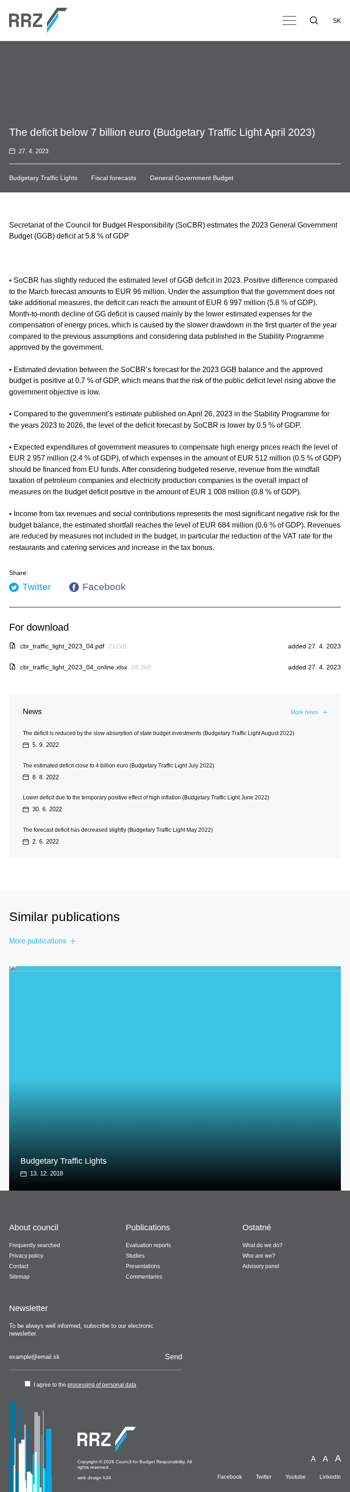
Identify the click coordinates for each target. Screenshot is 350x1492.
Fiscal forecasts (113, 177)
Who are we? (258, 1256)
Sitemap (19, 1277)
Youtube (295, 1477)
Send (173, 1357)
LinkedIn (330, 1477)
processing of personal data (101, 1385)
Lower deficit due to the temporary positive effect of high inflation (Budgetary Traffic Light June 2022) (146, 797)
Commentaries (144, 1277)
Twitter (36, 586)
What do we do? (262, 1245)
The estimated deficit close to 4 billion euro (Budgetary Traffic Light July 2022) (118, 765)
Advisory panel (260, 1266)
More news (304, 712)
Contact (18, 1266)
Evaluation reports (148, 1245)
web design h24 (94, 1477)
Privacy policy (26, 1256)
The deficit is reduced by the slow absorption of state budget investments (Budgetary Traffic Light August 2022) (158, 733)
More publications (38, 941)
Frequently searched (34, 1245)
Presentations (143, 1266)
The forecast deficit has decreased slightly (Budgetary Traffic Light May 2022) (118, 830)
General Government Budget (191, 177)
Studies (135, 1256)
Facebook (104, 586)
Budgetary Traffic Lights (43, 177)
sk (337, 20)
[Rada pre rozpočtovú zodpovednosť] (38, 20)
